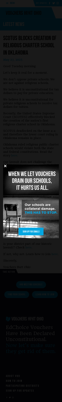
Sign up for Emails (31, 231)
